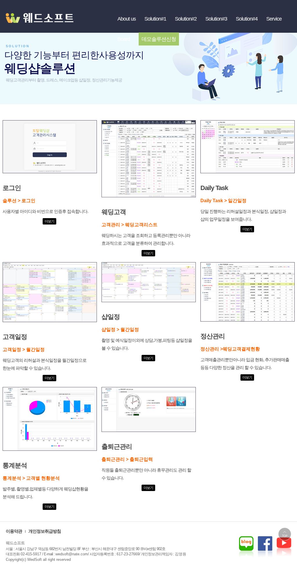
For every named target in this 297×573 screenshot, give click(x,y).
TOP (284, 534)
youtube (265, 547)
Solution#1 (155, 19)
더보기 (49, 221)
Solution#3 (216, 19)
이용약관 (14, 531)
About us (126, 19)
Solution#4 (247, 19)
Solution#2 (186, 19)
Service (274, 19)
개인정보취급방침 (44, 531)
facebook (284, 547)
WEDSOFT (43, 23)
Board (123, 39)
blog (246, 547)
